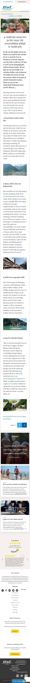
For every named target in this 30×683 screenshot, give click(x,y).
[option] (15, 561)
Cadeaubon (15, 609)
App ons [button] (15, 631)
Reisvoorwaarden (15, 597)
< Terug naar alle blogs (7, 14)
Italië (5, 158)
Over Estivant (15, 593)
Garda (24, 125)
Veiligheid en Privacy (15, 602)
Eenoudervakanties (8, 1)
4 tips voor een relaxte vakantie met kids (15, 450)
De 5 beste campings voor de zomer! (15, 446)
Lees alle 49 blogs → (15, 457)
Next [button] (27, 559)
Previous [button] (2, 559)
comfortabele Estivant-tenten (14, 196)
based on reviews (15, 545)
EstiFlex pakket (15, 605)
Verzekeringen (15, 595)
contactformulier (9, 623)
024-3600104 (22, 623)
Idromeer (17, 252)
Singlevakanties (22, 1)
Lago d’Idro (7, 110)
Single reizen (15, 612)
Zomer (19, 16)
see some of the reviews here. (15, 547)
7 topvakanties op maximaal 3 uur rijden (15, 453)
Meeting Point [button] (15, 654)
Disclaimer (15, 600)
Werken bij (15, 607)
